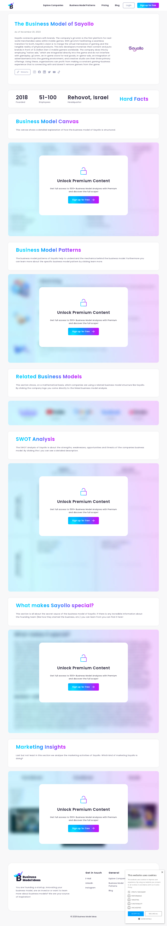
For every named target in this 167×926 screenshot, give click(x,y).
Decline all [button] (153, 914)
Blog (117, 5)
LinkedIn (89, 883)
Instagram (90, 887)
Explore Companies (53, 5)
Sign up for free (148, 5)
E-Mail (88, 878)
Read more (137, 887)
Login (129, 5)
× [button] (162, 872)
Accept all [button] (136, 914)
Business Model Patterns (82, 5)
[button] (145, 918)
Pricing (105, 5)
